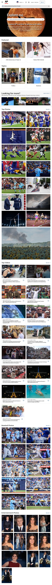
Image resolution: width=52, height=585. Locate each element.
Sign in (42, 2)
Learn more (46, 93)
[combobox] (20, 2)
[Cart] (28, 2)
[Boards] (25, 2)
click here (37, 29)
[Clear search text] (49, 6)
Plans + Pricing (34, 2)
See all (47, 109)
